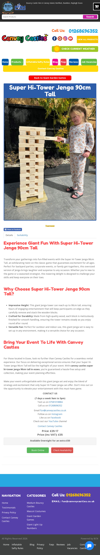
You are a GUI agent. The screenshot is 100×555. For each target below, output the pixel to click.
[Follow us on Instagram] (65, 38)
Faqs (63, 62)
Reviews (73, 62)
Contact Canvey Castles (51, 68)
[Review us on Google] (60, 38)
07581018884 (56, 401)
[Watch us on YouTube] (70, 38)
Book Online (37, 450)
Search (90, 16)
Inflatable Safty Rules (37, 62)
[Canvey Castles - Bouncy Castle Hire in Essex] (25, 38)
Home (5, 62)
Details (9, 235)
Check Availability (62, 450)
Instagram (56, 414)
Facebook (56, 417)
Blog (55, 62)
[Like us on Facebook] (54, 38)
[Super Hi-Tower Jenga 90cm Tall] (50, 159)
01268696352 (55, 405)
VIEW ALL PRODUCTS (87, 39)
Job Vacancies (89, 62)
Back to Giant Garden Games (50, 77)
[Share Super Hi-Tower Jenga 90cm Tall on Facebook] (50, 229)
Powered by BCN (89, 538)
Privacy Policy (9, 512)
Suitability (22, 235)
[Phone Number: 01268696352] (83, 30)
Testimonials (8, 507)
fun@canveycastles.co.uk (53, 410)
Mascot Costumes (36, 511)
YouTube (53, 421)
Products (17, 62)
